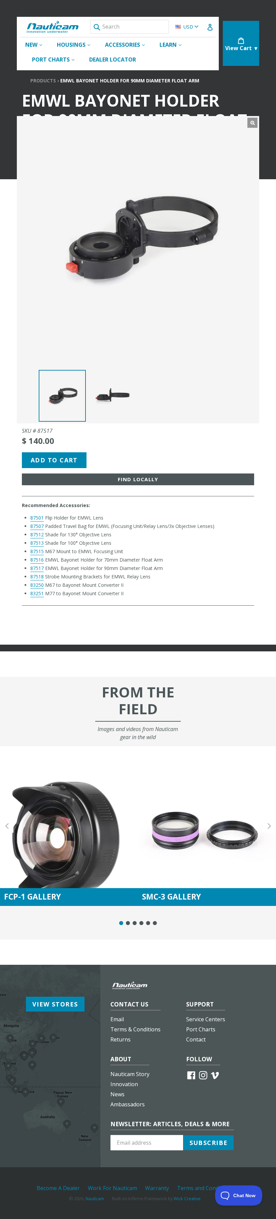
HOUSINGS (77, 44)
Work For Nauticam (112, 1188)
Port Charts (200, 1029)
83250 (37, 585)
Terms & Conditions (135, 1029)
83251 (37, 593)
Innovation (124, 1084)
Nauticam (94, 1198)
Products (43, 80)
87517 (37, 568)
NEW (37, 44)
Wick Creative (187, 1198)
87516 (37, 560)
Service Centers (205, 1019)
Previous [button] (6, 826)
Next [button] (269, 826)
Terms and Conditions (205, 1188)
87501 (37, 518)
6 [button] (155, 923)
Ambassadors (127, 1104)
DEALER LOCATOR (112, 59)
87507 (37, 526)
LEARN (174, 44)
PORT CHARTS (56, 59)
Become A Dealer (58, 1188)
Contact (196, 1039)
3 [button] (135, 923)
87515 (37, 551)
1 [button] (121, 923)
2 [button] (128, 923)
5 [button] (148, 923)
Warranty (157, 1188)
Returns (120, 1039)
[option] (62, 395)
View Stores (55, 1004)
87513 (37, 543)
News (117, 1094)
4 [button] (141, 923)
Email (117, 1019)
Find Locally (138, 479)
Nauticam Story (129, 1074)
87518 (37, 576)
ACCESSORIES (128, 44)
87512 (37, 534)
